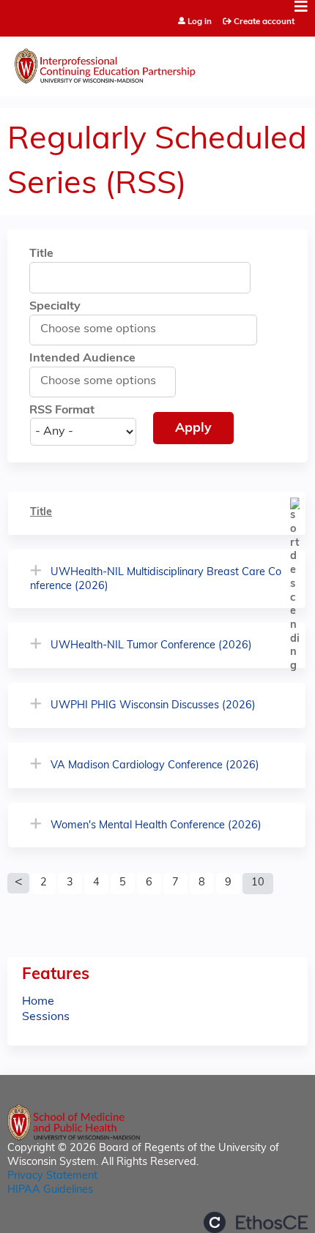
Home (38, 1002)
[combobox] (106, 329)
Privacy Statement (52, 1176)
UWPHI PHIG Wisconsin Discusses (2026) (153, 705)
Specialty (55, 306)
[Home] (157, 63)
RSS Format (61, 410)
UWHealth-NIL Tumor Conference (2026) (151, 645)
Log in (200, 22)
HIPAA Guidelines (50, 1190)
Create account (264, 22)
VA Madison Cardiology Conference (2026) (155, 765)
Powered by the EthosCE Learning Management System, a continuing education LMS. (256, 1222)
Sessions (46, 1017)
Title (41, 254)
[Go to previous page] (18, 883)
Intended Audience (82, 358)
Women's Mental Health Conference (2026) (156, 825)
